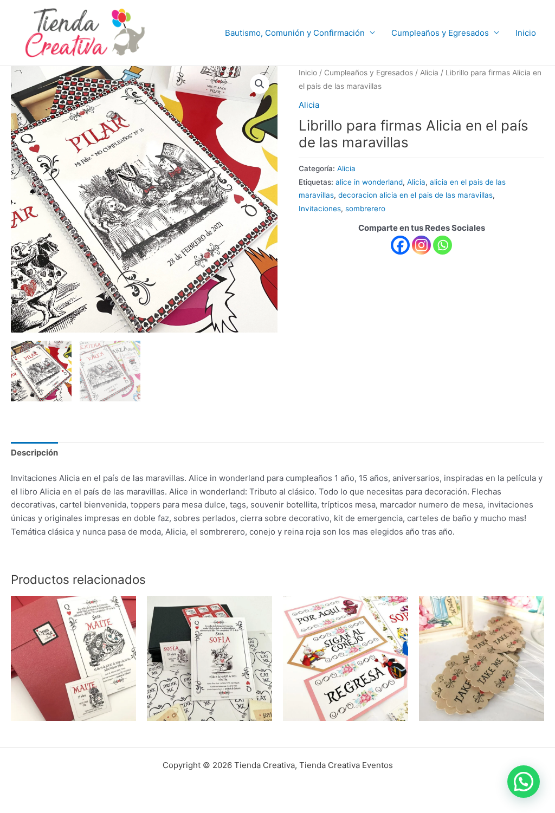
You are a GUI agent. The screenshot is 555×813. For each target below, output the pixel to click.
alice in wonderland (369, 182)
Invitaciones (320, 208)
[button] (259, 84)
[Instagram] (421, 245)
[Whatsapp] (442, 245)
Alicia (429, 72)
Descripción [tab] (34, 452)
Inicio (525, 33)
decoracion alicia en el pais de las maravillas (415, 195)
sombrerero (365, 208)
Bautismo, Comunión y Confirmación (295, 33)
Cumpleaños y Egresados (440, 33)
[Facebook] (400, 245)
